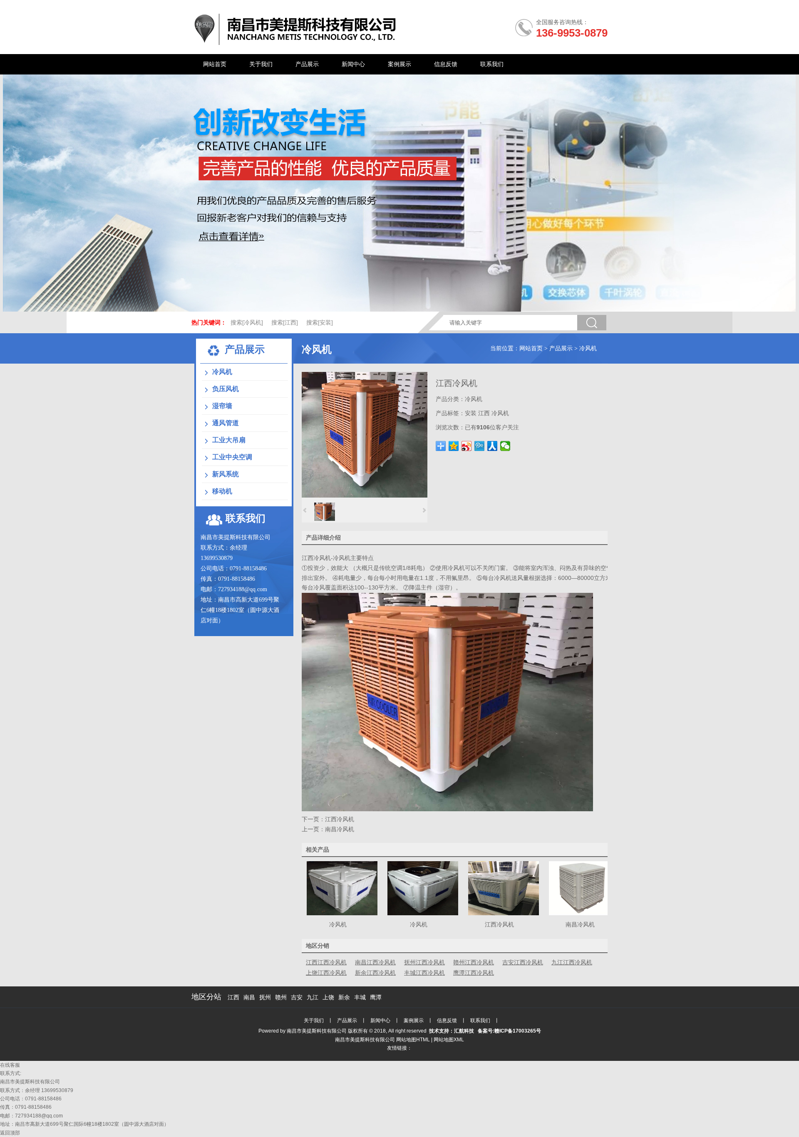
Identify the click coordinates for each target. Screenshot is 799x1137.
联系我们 (480, 1020)
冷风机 (588, 348)
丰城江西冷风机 (424, 972)
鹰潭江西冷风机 (473, 972)
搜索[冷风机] (247, 322)
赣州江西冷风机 (473, 962)
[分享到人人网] (492, 446)
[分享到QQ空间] (454, 446)
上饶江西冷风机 (326, 972)
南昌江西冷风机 (375, 962)
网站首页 (531, 348)
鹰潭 (376, 997)
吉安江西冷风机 (522, 962)
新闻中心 (380, 1020)
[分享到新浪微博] (467, 446)
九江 (312, 997)
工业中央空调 (232, 457)
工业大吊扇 (229, 439)
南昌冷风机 (339, 829)
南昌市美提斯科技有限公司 (317, 1031)
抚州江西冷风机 (424, 962)
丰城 (360, 997)
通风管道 (225, 422)
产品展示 (561, 348)
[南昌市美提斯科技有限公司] (296, 44)
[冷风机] (342, 913)
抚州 (265, 997)
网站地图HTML (413, 1040)
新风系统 (225, 474)
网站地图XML (449, 1040)
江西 (484, 413)
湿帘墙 (222, 405)
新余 (344, 997)
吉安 (297, 997)
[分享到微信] (505, 446)
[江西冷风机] (364, 495)
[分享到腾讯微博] (479, 446)
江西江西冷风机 (326, 962)
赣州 (281, 997)
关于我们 (314, 1020)
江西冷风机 (316, 558)
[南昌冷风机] (584, 913)
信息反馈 (447, 1020)
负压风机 (225, 388)
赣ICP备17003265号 (517, 1031)
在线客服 (10, 1065)
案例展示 (414, 1020)
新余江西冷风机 (375, 972)
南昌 (249, 997)
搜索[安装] (319, 322)
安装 (470, 413)
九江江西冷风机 (571, 962)
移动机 (222, 491)
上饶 (328, 997)
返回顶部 (10, 1133)
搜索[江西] (284, 322)
